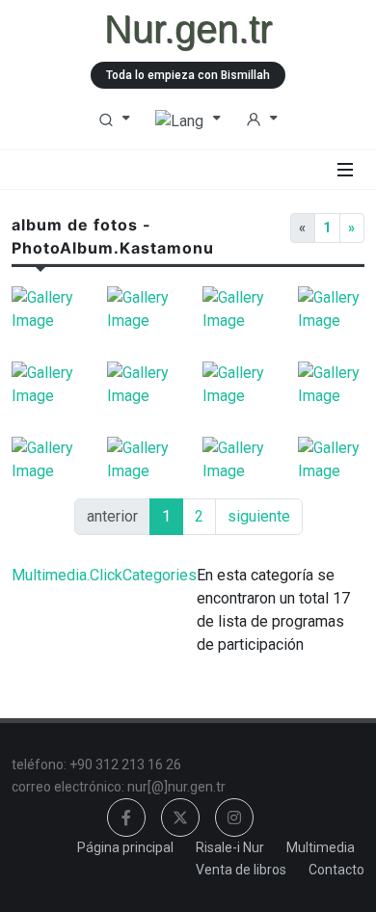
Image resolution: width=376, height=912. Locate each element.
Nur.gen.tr (188, 29)
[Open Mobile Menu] (345, 169)
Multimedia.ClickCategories (104, 575)
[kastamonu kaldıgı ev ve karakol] (140, 309)
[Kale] (235, 385)
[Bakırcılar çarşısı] (235, 460)
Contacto (336, 869)
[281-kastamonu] (235, 309)
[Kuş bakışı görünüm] (140, 460)
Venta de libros (241, 869)
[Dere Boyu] (140, 385)
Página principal (125, 847)
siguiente (259, 516)
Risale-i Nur (230, 847)
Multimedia (320, 847)
